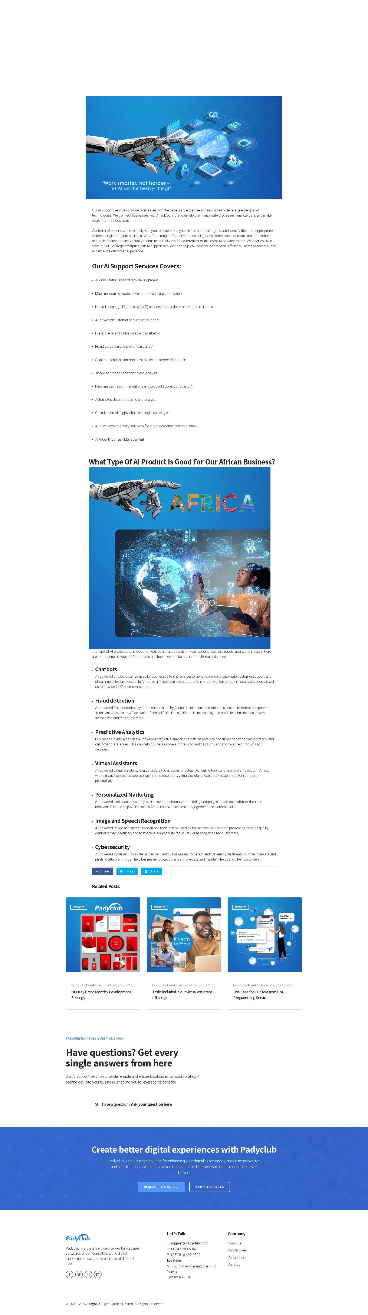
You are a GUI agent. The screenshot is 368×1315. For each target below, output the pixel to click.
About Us (234, 1243)
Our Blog (234, 1264)
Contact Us (236, 1257)
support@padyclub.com (189, 1243)
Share (104, 871)
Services (256, 14)
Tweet (129, 871)
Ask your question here (151, 1104)
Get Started (287, 14)
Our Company (227, 14)
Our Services (237, 1250)
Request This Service (161, 1187)
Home (202, 14)
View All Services (209, 1187)
